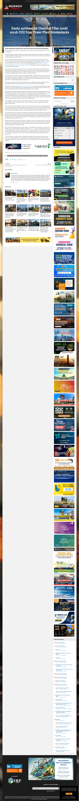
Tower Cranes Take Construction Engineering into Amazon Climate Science (22, 200)
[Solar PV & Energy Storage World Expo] (64, 271)
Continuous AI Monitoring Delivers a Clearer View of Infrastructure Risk (33, 214)
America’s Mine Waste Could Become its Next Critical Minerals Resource (45, 200)
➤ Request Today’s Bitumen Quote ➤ (64, 142)
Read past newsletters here (64, 103)
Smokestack (45, 155)
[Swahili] (57, 73)
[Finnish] (59, 67)
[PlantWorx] (64, 631)
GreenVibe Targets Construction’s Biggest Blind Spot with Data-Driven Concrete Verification (10, 229)
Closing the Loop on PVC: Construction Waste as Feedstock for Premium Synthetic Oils (10, 215)
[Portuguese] (62, 71)
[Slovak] (71, 71)
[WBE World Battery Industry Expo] (64, 258)
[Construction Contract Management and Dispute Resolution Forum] (64, 297)
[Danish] (68, 65)
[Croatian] (64, 65)
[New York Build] (64, 579)
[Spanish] (55, 73)
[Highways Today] (13, 7)
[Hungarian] (73, 67)
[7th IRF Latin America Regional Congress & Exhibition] (64, 194)
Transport (53, 13)
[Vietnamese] (68, 73)
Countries (30, 13)
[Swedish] (59, 73)
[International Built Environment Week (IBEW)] (64, 181)
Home (7, 13)
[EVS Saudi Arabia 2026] (64, 541)
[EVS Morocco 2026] (64, 386)
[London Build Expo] (64, 515)
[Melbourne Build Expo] (64, 502)
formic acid (32, 128)
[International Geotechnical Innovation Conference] (64, 361)
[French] (62, 67)
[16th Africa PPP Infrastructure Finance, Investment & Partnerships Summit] (64, 464)
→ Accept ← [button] (69, 793)
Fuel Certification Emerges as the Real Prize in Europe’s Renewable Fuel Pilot (22, 229)
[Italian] (59, 69)
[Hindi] (71, 67)
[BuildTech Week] (64, 605)
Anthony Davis (14, 173)
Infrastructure (14, 13)
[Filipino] (57, 67)
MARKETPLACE (72, 16)
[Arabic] (55, 65)
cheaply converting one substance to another (20, 65)
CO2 (14, 155)
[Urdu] (66, 73)
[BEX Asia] (64, 168)
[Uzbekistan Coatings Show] (64, 232)
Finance (64, 13)
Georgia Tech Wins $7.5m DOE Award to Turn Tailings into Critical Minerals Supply (33, 229)
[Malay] (71, 69)
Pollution (36, 155)
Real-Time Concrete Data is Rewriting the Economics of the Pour (33, 200)
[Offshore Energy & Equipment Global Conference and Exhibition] (64, 476)
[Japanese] (62, 69)
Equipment (37, 13)
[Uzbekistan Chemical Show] (64, 245)
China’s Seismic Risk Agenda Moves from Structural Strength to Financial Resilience (44, 229)
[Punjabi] (64, 71)
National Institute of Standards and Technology (20, 152)
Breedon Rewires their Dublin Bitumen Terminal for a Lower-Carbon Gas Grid (45, 215)
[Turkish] (64, 73)
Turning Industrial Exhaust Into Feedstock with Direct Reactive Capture (22, 214)
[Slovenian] (73, 71)
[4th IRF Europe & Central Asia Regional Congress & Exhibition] (64, 309)
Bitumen (70, 13)
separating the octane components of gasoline (17, 63)
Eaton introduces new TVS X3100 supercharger (43, 164)
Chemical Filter (10, 155)
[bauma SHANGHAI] (64, 489)
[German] (66, 67)
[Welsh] (71, 73)
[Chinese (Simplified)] (62, 65)
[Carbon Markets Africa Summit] (64, 348)
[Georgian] (64, 67)
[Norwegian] (55, 71)
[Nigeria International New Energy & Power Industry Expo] (64, 207)
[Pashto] (57, 71)
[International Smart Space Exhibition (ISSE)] (64, 284)
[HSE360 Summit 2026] (64, 374)
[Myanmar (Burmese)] (73, 69)
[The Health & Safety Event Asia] (64, 451)
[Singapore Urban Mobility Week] (64, 438)
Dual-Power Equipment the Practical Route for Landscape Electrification (10, 199)
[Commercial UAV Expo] (64, 155)
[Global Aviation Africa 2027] (64, 592)
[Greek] (68, 67)
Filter (17, 155)
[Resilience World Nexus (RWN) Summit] (64, 322)
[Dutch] (71, 65)
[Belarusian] (57, 65)
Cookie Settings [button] (66, 796)
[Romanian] (66, 71)
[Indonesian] (55, 69)
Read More (72, 796)
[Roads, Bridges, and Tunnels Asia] (64, 412)
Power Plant (40, 155)
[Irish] (57, 69)
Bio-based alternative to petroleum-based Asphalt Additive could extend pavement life (15, 165)
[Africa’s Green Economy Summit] (64, 566)
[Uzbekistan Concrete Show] (64, 220)
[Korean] (64, 69)
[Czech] (66, 65)
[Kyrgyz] (66, 69)
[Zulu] (73, 73)
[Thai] (62, 73)
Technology (45, 13)
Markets (23, 13)
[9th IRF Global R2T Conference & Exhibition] (64, 425)
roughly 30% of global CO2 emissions (26, 86)
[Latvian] (68, 69)
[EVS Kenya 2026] (64, 528)
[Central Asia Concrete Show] (64, 554)
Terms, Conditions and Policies (41, 799)
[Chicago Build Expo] (64, 399)
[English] (73, 65)
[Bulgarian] (59, 65)
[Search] (72, 80)
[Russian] (68, 71)
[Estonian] (55, 67)
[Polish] (59, 71)
